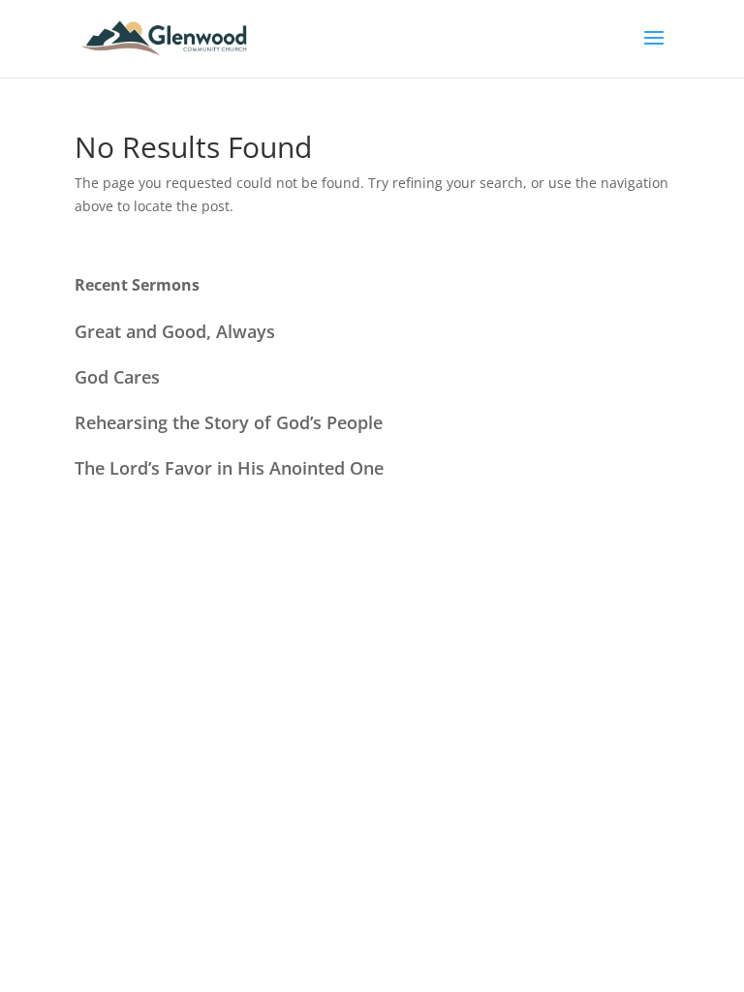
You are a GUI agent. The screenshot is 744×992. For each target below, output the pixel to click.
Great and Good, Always (175, 331)
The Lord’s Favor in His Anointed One (229, 468)
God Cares (117, 376)
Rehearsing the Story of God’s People (229, 422)
